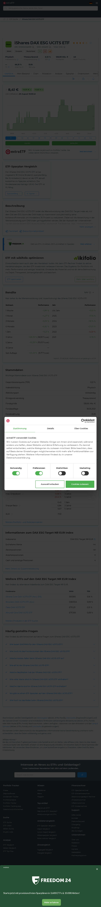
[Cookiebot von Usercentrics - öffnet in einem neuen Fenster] (83, 421)
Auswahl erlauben (50, 484)
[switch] (39, 473)
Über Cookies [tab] (81, 428)
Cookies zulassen (80, 484)
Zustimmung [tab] (19, 428)
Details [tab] (50, 428)
